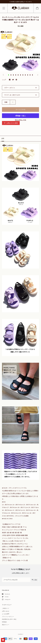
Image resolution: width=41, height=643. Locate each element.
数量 (6, 102)
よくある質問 (5, 614)
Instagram (7, 599)
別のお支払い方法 (20, 120)
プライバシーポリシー (8, 616)
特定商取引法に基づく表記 (9, 619)
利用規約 (4, 622)
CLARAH (20, 634)
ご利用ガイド (5, 608)
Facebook (7, 594)
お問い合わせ (5, 611)
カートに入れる (20, 109)
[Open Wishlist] (3, 640)
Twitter (7, 596)
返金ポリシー (5, 624)
